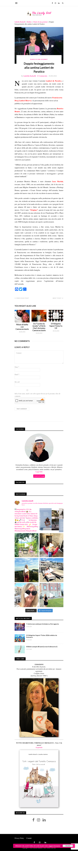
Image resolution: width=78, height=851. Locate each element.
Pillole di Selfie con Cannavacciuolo (22, 326)
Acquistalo (39, 747)
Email (17, 374)
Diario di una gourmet (40, 22)
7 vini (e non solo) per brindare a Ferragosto (42, 624)
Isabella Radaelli (20, 22)
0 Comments (42, 76)
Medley (29, 22)
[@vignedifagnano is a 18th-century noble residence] (51, 545)
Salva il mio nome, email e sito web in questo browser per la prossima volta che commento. (37, 395)
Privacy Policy (19, 838)
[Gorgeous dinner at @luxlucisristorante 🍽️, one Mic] (26, 570)
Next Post (57, 298)
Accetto (68, 846)
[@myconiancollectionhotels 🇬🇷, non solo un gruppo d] (51, 520)
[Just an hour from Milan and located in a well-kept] (51, 595)
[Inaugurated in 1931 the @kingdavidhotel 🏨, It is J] (26, 520)
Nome (17, 367)
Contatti (28, 838)
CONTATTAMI (39, 476)
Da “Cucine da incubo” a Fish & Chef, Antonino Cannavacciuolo (39, 327)
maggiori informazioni (54, 846)
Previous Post (22, 298)
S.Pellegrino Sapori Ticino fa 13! (55, 326)
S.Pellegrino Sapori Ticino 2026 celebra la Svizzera (41, 636)
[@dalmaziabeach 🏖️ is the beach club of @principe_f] (51, 570)
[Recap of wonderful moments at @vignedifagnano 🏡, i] (26, 545)
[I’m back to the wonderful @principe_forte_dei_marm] (26, 595)
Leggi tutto (39, 472)
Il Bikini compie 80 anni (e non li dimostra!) (41, 647)
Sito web (17, 382)
